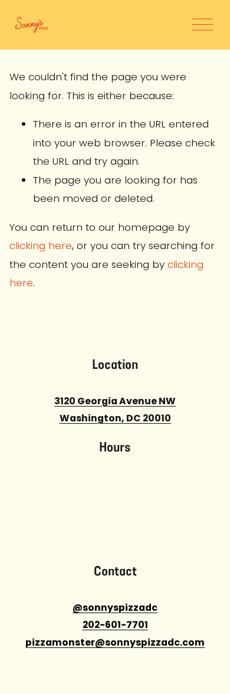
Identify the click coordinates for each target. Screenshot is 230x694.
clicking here (40, 245)
